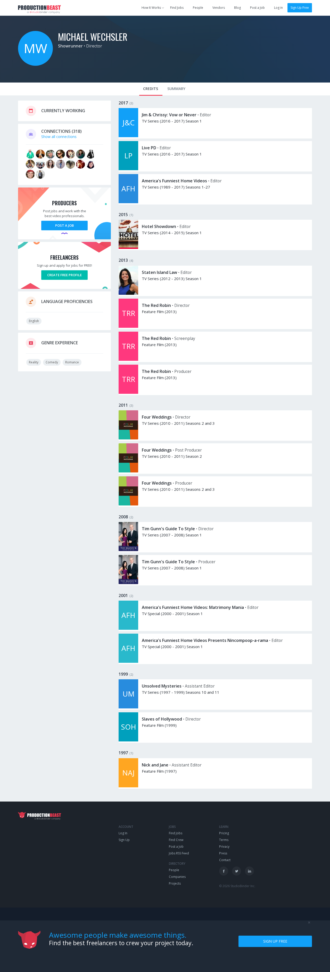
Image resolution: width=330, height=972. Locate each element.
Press (223, 853)
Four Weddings (157, 417)
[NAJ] (128, 785)
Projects (175, 883)
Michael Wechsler (92, 36)
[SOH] (128, 740)
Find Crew (176, 840)
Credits (150, 88)
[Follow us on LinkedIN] (249, 871)
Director (94, 46)
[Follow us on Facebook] (223, 871)
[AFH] (128, 201)
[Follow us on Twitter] (236, 871)
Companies (177, 877)
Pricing (224, 833)
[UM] (128, 707)
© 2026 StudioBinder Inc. (237, 886)
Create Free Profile (64, 275)
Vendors (218, 7)
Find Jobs (177, 7)
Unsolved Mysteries (162, 686)
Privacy (224, 846)
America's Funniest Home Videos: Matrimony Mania (193, 607)
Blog (237, 7)
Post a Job (257, 7)
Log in (278, 7)
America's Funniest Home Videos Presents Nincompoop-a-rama (205, 640)
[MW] (35, 64)
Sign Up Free (300, 7)
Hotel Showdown (159, 226)
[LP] (128, 168)
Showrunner (70, 46)
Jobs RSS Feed (179, 853)
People (198, 7)
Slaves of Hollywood (162, 719)
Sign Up (124, 840)
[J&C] (128, 135)
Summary (176, 88)
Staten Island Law (159, 272)
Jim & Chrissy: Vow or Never (169, 115)
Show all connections (59, 136)
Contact (224, 860)
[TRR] (128, 326)
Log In (123, 833)
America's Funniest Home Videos (174, 181)
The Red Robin (156, 305)
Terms (223, 840)
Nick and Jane (155, 765)
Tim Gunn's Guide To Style (168, 529)
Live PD (149, 148)
